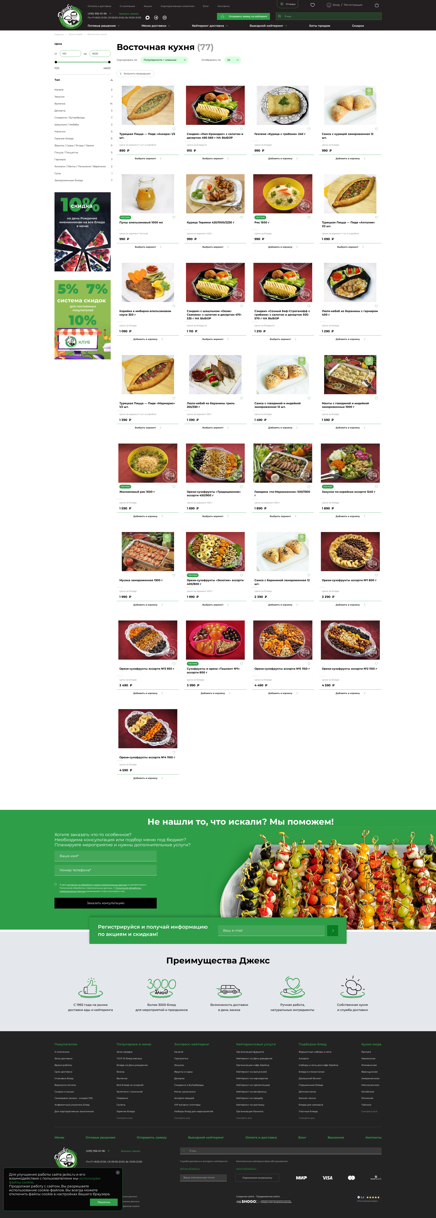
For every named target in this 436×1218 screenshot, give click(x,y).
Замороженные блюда (68, 180)
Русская (366, 1051)
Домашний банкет (310, 1078)
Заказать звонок (128, 13)
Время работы (63, 1065)
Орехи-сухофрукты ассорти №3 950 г (146, 668)
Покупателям (65, 1044)
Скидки (358, 25)
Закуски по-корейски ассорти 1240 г (348, 491)
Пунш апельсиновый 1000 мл (141, 222)
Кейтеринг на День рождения (254, 1058)
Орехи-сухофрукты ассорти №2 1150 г (349, 668)
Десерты (60, 110)
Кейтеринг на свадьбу (249, 1098)
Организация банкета (249, 1111)
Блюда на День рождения (132, 1065)
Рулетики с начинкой (130, 1091)
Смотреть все (125, 1118)
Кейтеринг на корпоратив (252, 1078)
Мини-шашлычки (185, 1091)
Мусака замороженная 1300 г (141, 580)
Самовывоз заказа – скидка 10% (73, 1098)
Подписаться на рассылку (257, 1177)
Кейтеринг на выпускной (251, 1071)
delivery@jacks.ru (190, 1168)
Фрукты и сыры (183, 1071)
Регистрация (353, 4)
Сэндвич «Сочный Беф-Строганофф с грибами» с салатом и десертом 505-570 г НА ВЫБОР (282, 314)
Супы (57, 173)
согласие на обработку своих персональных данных (97, 884)
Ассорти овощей (184, 1098)
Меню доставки (154, 25)
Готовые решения (102, 25)
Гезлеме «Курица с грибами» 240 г (280, 134)
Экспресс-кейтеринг (191, 1044)
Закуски (59, 96)
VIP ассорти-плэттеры (187, 1104)
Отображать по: (211, 59)
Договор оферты (95, 1191)
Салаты (121, 1104)
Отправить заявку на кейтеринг (248, 16)
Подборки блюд (312, 1044)
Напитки (59, 131)
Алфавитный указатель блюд (72, 1104)
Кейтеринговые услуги (256, 1044)
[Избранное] (312, 5)
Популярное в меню (134, 1044)
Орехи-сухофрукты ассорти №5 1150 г (282, 668)
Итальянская (369, 1065)
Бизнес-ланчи (307, 1098)
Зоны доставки (63, 1058)
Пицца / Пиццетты (66, 152)
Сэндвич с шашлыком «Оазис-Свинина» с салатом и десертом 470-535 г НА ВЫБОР (214, 314)
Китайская (367, 1091)
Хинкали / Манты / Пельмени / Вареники (80, 166)
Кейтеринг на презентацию (253, 1085)
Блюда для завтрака (311, 1104)
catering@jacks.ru (246, 1168)
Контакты (223, 6)
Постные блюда (308, 1111)
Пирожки (122, 1098)
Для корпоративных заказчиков (74, 1111)
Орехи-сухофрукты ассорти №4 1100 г (147, 757)
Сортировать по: (127, 59)
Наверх (2, 304)
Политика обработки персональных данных (111, 1196)
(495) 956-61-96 (97, 13)
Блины (121, 1071)
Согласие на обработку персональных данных (112, 1201)
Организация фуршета (250, 1051)
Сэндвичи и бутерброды (189, 1085)
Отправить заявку (152, 1137)
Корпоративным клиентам (177, 6)
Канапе (59, 89)
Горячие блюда (63, 138)
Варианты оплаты (65, 1085)
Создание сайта (245, 1196)
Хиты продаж (319, 25)
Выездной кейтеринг (266, 25)
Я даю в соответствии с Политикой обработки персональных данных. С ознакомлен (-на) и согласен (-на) (103, 887)
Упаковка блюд (63, 1078)
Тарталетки (181, 1058)
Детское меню (307, 1091)
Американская (370, 1078)
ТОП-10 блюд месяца (129, 1058)
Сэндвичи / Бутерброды (69, 117)
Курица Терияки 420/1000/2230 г (210, 222)
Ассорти (304, 1058)
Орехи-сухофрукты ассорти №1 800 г (349, 580)
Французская (369, 1071)
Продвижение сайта (268, 1196)
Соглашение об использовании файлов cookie (112, 1206)
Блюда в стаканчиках (311, 1071)
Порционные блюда (311, 1085)
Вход (336, 4)
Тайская (366, 1104)
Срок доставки (63, 1071)
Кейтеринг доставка (208, 25)
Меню (59, 1137)
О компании (127, 6)
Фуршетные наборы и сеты (315, 1051)
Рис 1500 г (261, 222)
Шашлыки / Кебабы (66, 124)
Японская (367, 1098)
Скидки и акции (64, 1091)
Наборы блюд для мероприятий (193, 1111)
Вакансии (336, 1137)
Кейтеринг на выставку (250, 1104)
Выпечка (59, 103)
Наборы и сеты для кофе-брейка (318, 1065)
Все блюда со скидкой (130, 1085)
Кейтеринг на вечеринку (251, 1091)
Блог (206, 6)
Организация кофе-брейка (252, 1065)
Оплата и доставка (99, 6)
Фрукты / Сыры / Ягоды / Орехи (74, 145)
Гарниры (60, 159)
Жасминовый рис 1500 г (137, 491)
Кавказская (368, 1058)
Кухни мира (371, 1044)
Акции (148, 6)
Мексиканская (370, 1085)
